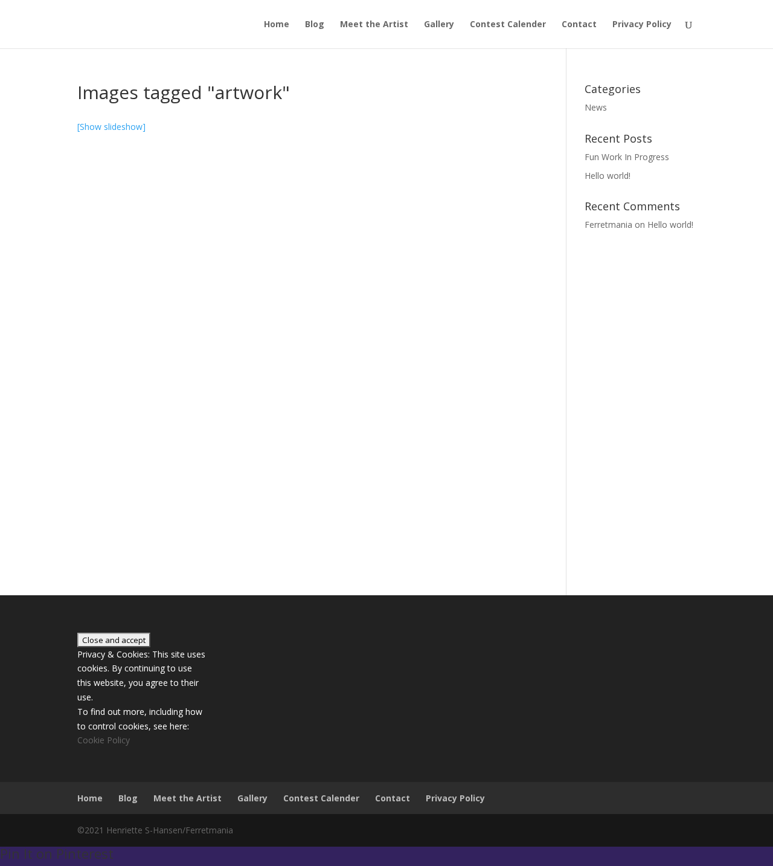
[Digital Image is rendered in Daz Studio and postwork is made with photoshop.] (149, 276)
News (596, 107)
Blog (314, 25)
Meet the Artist (374, 25)
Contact (579, 25)
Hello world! (607, 175)
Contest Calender (508, 25)
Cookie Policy (103, 740)
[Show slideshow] (111, 126)
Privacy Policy (642, 25)
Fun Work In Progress (627, 157)
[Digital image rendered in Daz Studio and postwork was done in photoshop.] (149, 425)
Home (276, 25)
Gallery (439, 25)
